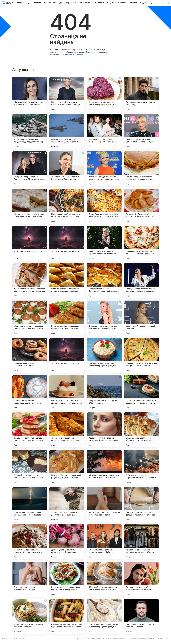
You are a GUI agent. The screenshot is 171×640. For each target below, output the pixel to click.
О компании (13, 638)
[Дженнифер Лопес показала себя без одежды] (141, 318)
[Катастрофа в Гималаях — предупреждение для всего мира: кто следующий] (29, 131)
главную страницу (75, 54)
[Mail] (3, 3)
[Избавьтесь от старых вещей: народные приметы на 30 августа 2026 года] (141, 541)
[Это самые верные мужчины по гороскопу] (141, 94)
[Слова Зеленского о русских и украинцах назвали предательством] (141, 616)
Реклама (22, 638)
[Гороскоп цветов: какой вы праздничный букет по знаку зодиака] (141, 579)
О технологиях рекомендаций (94, 638)
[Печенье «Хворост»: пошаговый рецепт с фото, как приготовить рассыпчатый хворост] (66, 467)
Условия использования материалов (141, 638)
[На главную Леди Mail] (9, 3)
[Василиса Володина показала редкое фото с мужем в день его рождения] (104, 168)
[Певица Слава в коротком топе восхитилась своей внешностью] (141, 280)
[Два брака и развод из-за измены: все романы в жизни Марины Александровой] (104, 131)
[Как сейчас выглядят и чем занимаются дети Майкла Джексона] (104, 541)
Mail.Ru (4, 638)
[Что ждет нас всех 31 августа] (66, 355)
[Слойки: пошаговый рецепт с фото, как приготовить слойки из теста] (141, 504)
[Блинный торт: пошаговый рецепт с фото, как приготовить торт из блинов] (29, 467)
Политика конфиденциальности (116, 638)
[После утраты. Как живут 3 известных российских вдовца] (66, 94)
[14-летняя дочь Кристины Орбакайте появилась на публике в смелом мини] (141, 131)
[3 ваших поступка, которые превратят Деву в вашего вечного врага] (104, 429)
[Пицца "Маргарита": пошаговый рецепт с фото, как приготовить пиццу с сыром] (104, 206)
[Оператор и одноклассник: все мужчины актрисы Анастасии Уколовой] (104, 318)
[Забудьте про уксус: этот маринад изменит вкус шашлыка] (141, 467)
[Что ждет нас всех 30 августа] (29, 243)
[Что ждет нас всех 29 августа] (66, 243)
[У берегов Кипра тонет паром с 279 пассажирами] (104, 392)
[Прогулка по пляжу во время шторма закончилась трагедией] (29, 504)
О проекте (78, 638)
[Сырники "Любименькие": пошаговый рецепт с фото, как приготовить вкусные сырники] (141, 206)
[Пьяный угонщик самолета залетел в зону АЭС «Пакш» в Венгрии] (66, 131)
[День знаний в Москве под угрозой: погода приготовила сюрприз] (104, 243)
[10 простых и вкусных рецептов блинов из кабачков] (29, 616)
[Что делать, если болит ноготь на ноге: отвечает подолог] (104, 504)
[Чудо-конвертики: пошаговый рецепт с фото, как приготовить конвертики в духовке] (66, 280)
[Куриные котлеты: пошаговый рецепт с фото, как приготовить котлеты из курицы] (66, 318)
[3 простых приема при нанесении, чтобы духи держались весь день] (29, 579)
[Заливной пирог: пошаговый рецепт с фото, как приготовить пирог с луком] (141, 168)
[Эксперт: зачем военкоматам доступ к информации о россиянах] (66, 504)
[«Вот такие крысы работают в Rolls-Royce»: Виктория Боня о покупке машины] (66, 168)
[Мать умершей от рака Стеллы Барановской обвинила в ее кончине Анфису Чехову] (29, 94)
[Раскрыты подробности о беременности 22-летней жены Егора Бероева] (29, 168)
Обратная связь (161, 638)
